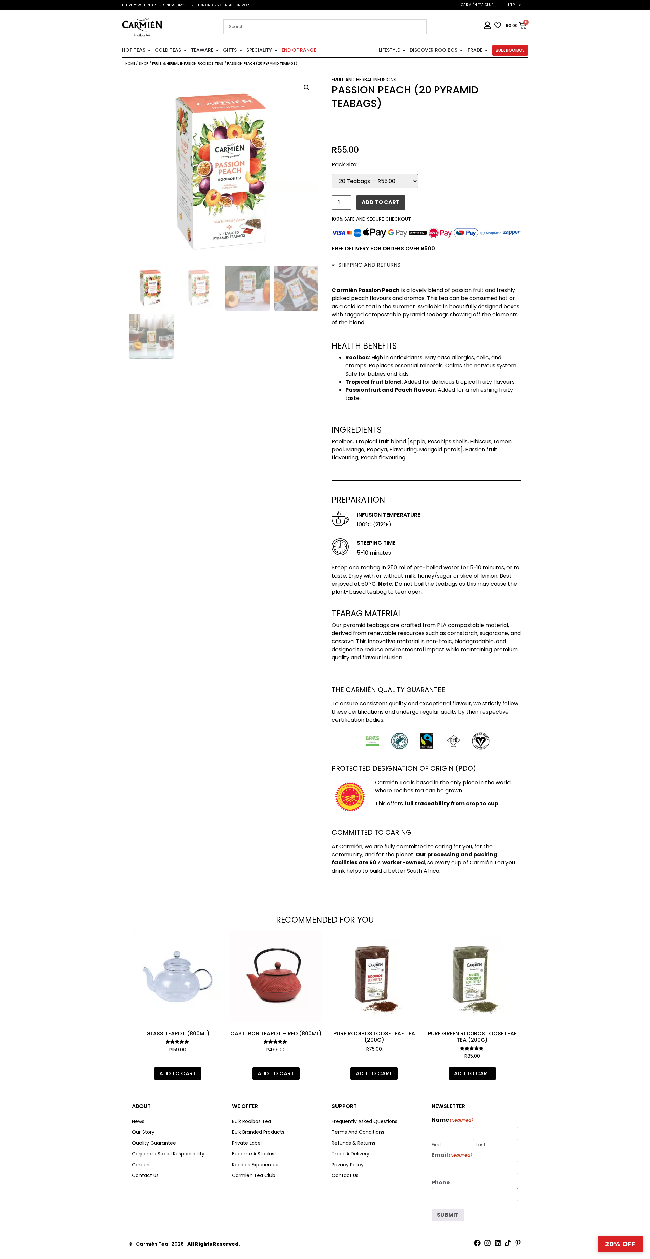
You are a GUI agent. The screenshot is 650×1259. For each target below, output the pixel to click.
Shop (143, 63)
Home (130, 63)
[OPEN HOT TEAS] (149, 50)
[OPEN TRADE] (486, 50)
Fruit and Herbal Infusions (364, 79)
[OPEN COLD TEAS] (185, 50)
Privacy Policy (348, 1164)
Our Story (143, 1132)
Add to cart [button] (177, 1073)
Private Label (247, 1143)
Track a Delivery (350, 1153)
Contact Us (145, 1175)
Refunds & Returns (353, 1143)
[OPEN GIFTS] (240, 50)
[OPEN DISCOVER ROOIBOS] (461, 50)
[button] (307, 88)
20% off (620, 1244)
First (437, 1144)
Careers (141, 1164)
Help (511, 4)
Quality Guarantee (154, 1143)
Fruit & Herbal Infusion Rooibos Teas (187, 63)
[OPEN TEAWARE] (217, 50)
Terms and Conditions (358, 1132)
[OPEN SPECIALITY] (276, 50)
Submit (448, 1215)
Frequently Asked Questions (364, 1121)
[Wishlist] (213, 941)
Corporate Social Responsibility (168, 1153)
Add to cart (381, 202)
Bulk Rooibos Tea (251, 1121)
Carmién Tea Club (477, 4)
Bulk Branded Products (258, 1132)
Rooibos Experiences (256, 1164)
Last (481, 1144)
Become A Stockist (254, 1153)
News (138, 1121)
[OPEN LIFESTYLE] (404, 50)
